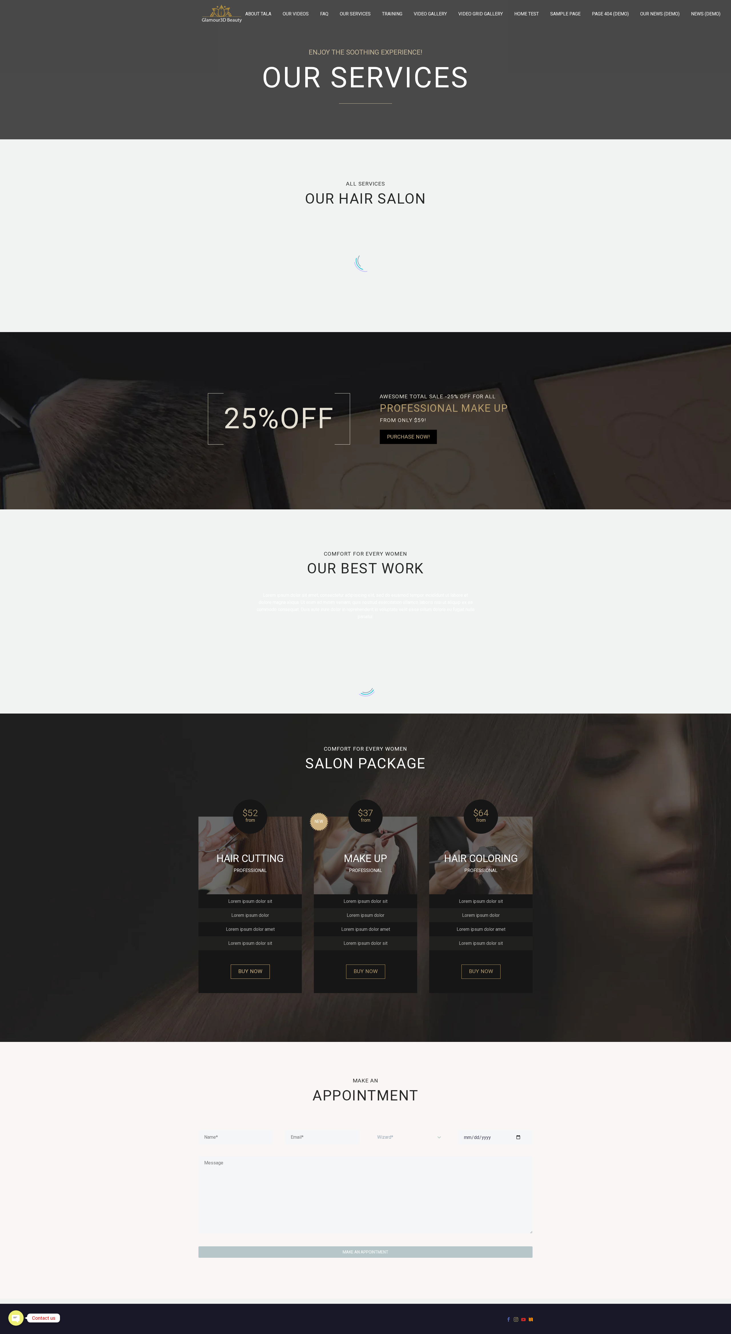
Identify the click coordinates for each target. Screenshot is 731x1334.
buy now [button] (250, 971)
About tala (258, 14)
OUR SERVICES (355, 14)
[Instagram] (516, 1319)
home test (526, 14)
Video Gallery (430, 14)
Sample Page (565, 14)
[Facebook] (508, 1319)
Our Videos (296, 14)
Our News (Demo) (660, 14)
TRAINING (392, 14)
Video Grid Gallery (480, 14)
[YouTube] (523, 1319)
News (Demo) (705, 14)
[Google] (531, 1319)
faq (324, 14)
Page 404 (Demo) (610, 14)
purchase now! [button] (408, 436)
